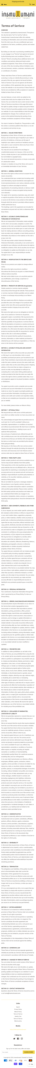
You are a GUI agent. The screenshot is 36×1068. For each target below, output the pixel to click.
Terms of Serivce (18, 1014)
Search (18, 1007)
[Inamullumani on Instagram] (22, 1039)
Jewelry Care (18, 1016)
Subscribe (28, 1052)
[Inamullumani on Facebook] (18, 1039)
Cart (33, 4)
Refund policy (18, 1021)
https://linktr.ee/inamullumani (18, 1029)
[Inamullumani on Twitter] (14, 1039)
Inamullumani (17, 1057)
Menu (5, 4)
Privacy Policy (18, 1009)
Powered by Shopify (27, 1057)
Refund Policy (18, 1011)
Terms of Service (18, 1018)
